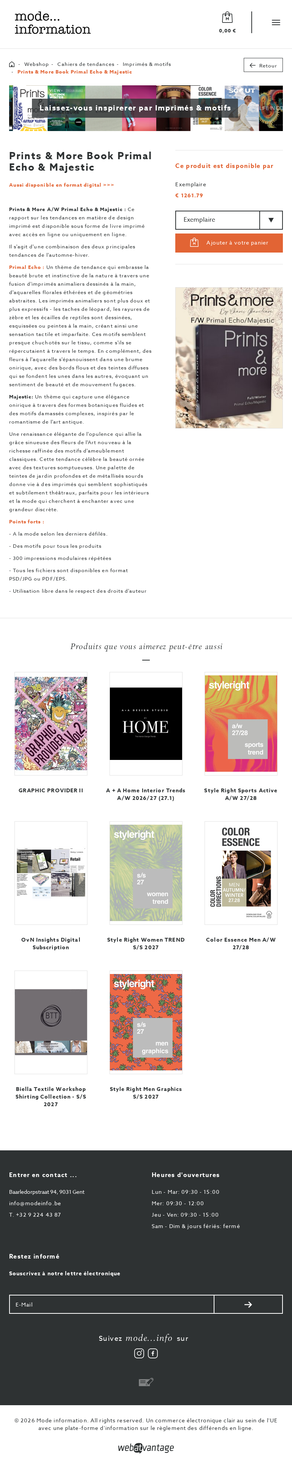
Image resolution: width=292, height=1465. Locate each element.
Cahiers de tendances (85, 64)
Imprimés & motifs (147, 64)
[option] (229, 358)
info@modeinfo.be (35, 1203)
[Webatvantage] (146, 1448)
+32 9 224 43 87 (35, 1214)
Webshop (36, 64)
